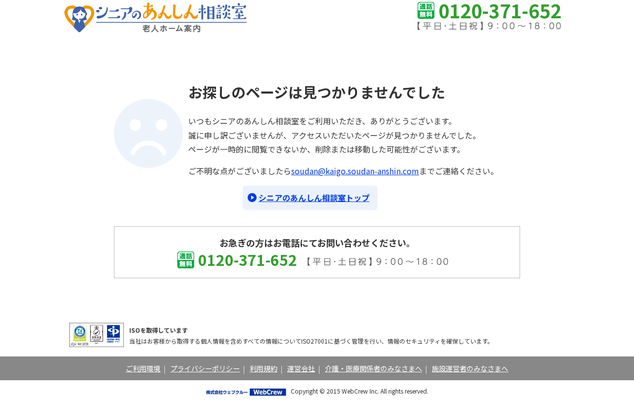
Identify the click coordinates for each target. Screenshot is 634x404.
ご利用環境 (143, 368)
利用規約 (263, 368)
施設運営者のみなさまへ (470, 368)
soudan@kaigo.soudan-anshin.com (355, 171)
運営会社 (301, 368)
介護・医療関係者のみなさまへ (373, 368)
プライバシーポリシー (205, 368)
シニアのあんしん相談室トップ (314, 197)
